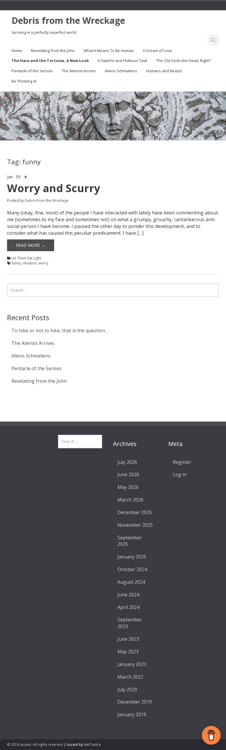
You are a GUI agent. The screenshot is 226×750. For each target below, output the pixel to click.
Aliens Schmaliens (121, 70)
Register (182, 462)
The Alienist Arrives (79, 70)
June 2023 (128, 639)
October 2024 (132, 569)
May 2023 (128, 651)
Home (16, 50)
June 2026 (128, 474)
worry (43, 263)
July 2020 (127, 689)
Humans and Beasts (164, 70)
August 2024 (131, 582)
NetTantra (92, 744)
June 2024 (128, 594)
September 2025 (129, 541)
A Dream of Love (157, 50)
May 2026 (128, 487)
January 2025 (131, 556)
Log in (180, 474)
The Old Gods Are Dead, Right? (183, 60)
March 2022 (130, 677)
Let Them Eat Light (26, 258)
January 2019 (131, 714)
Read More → (30, 245)
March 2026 (130, 499)
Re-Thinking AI (23, 81)
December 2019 (134, 702)
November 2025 (135, 525)
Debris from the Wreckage (68, 20)
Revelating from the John (53, 50)
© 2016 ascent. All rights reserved (35, 744)
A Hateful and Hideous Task (122, 60)
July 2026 (127, 462)
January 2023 (131, 664)
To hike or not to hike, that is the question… (59, 330)
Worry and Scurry (53, 188)
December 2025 (134, 512)
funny (16, 263)
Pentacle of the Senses (32, 70)
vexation (30, 263)
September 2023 (129, 623)
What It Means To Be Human (109, 50)
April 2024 (128, 607)
